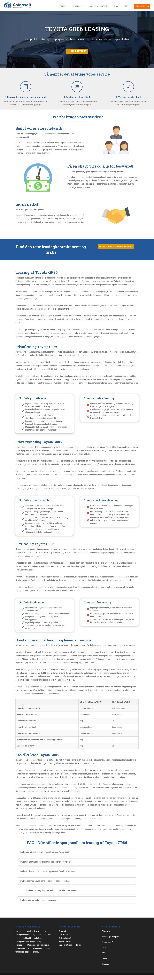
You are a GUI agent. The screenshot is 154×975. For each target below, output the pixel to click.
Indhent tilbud (142, 6)
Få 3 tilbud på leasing (51, 257)
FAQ (103, 953)
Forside (63, 6)
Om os (126, 6)
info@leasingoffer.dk (72, 945)
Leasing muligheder (98, 6)
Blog (116, 6)
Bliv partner (106, 931)
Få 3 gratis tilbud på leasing (117, 246)
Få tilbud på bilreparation (112, 936)
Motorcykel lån (108, 942)
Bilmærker (78, 6)
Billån (104, 947)
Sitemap (105, 964)
